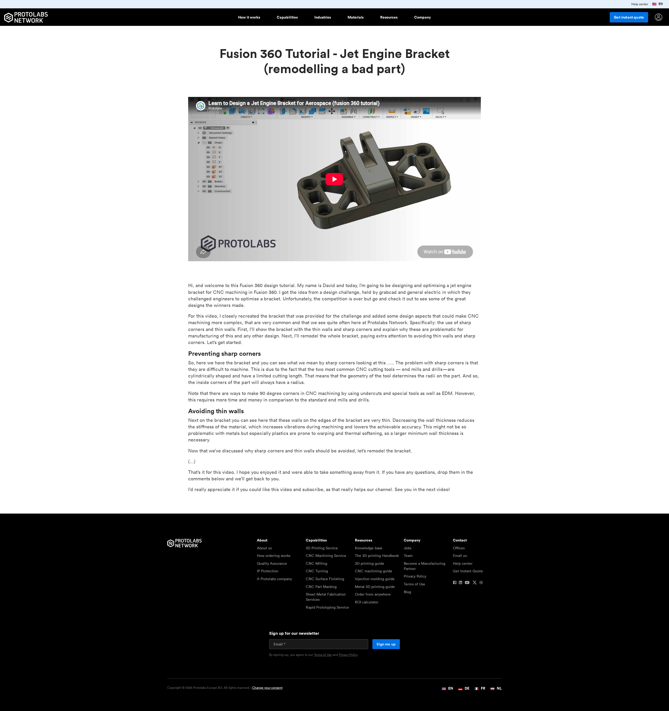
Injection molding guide (375, 578)
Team (408, 555)
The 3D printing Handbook (377, 555)
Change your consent (267, 687)
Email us (460, 555)
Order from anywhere (373, 594)
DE (466, 688)
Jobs (407, 548)
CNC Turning (317, 571)
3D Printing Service (322, 548)
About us (264, 548)
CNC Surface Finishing (325, 578)
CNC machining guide (373, 571)
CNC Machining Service (326, 555)
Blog (407, 592)
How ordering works (273, 555)
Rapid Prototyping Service (327, 607)
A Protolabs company (274, 578)
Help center (462, 563)
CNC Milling (316, 563)
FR (482, 688)
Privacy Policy (415, 576)
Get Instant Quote (468, 571)
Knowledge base (368, 548)
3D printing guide (369, 563)
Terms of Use (414, 584)
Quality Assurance (272, 563)
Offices (459, 548)
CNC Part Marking (321, 586)
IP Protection (267, 571)
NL (499, 688)
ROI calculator (366, 602)
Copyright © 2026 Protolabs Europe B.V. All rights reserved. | (224, 688)
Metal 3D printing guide (375, 586)
